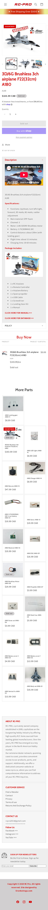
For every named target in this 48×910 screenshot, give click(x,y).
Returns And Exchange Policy (18, 805)
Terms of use (11, 802)
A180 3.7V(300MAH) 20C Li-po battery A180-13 (11, 516)
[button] (5, 4)
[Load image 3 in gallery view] (36, 63)
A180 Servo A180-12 (33, 519)
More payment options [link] (24, 137)
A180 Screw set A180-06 (12, 621)
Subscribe (33, 866)
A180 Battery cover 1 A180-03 (34, 657)
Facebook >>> (12, 830)
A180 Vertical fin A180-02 (12, 692)
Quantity (5, 109)
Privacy (9, 798)
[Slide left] (2, 64)
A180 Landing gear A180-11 (11, 416)
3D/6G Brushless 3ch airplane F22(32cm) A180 (12, 446)
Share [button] (7, 144)
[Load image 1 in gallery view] (11, 63)
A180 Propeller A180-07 (35, 587)
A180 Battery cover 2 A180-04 (12, 657)
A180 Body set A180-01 (35, 686)
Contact (9, 795)
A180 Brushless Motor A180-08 (12, 582)
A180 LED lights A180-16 (34, 451)
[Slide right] (45, 64)
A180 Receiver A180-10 (12, 548)
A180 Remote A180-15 (12, 486)
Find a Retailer (12, 792)
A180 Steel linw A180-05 (34, 616)
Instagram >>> (12, 834)
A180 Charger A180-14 (34, 478)
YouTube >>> (11, 837)
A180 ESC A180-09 (33, 553)
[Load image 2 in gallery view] (23, 63)
